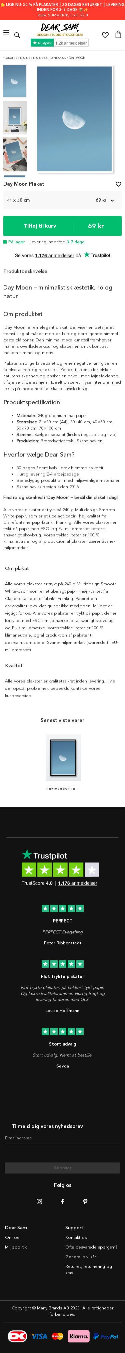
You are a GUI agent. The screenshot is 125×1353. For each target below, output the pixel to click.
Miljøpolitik (16, 1247)
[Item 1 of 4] (74, 121)
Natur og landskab (50, 58)
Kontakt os (76, 1237)
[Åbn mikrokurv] (118, 35)
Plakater (10, 58)
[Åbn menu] (7, 35)
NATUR (25, 58)
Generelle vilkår (80, 1256)
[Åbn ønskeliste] (105, 35)
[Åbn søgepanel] (17, 35)
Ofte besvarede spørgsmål (92, 1247)
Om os (12, 1237)
